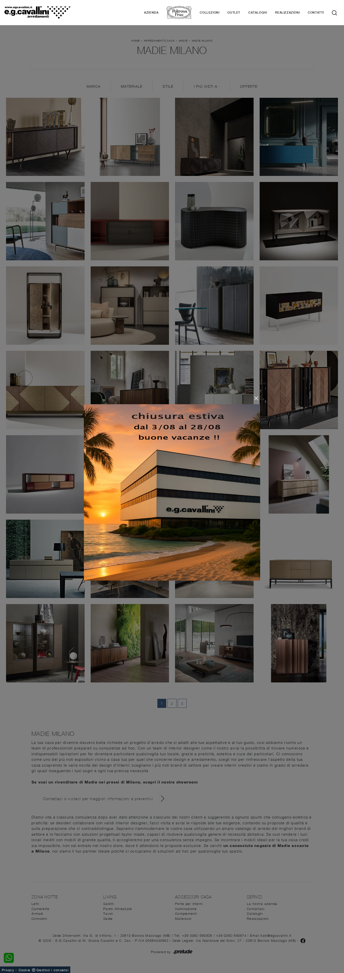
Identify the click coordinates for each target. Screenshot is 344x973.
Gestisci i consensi (52, 970)
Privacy (8, 970)
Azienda (151, 12)
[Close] (256, 398)
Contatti (316, 12)
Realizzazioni (287, 12)
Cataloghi (257, 12)
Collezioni (209, 12)
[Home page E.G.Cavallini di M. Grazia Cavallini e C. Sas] (37, 12)
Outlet (233, 12)
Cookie (24, 970)
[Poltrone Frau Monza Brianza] (179, 12)
